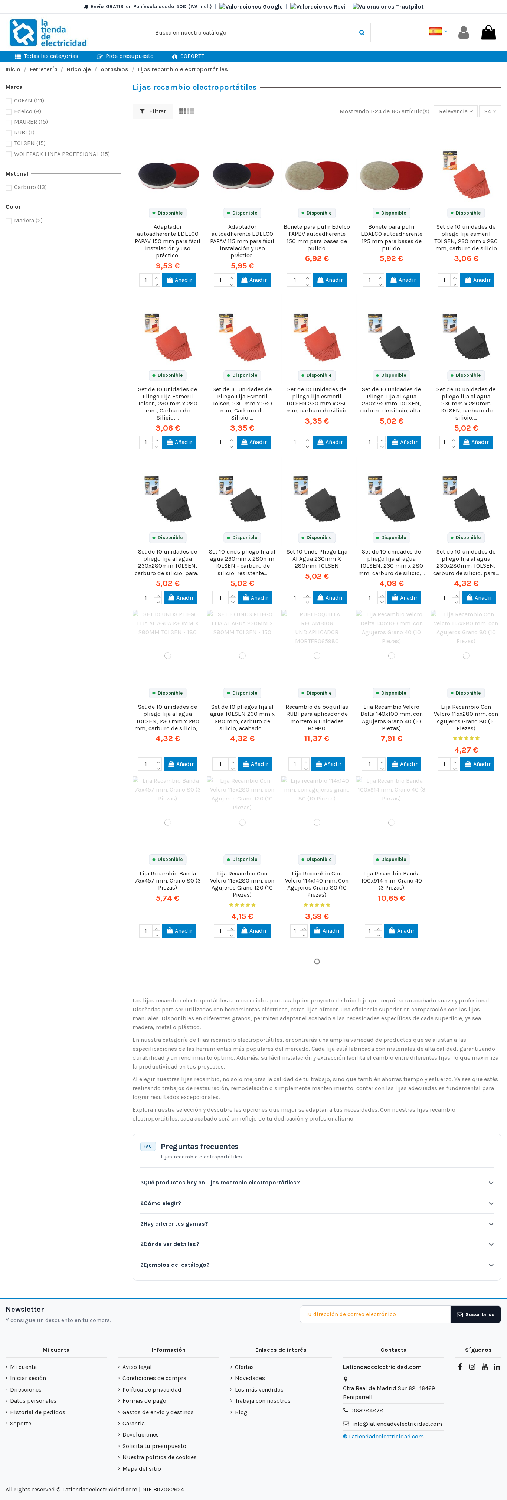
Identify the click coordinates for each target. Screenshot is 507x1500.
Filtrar (157, 111)
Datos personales (33, 1400)
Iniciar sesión (28, 1378)
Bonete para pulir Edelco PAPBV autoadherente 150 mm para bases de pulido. (317, 237)
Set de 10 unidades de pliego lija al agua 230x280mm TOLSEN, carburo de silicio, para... (167, 562)
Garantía (133, 1423)
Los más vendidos (259, 1389)
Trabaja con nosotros (263, 1400)
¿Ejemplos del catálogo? (175, 1264)
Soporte (20, 1423)
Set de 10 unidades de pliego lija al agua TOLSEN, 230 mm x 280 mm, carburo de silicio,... (391, 562)
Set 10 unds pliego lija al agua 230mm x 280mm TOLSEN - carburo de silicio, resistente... (242, 562)
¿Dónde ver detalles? (169, 1244)
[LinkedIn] (497, 1367)
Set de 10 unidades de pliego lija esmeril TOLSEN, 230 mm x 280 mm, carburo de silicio (466, 237)
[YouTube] (484, 1367)
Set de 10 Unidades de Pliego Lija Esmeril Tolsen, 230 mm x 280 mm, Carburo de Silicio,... (167, 403)
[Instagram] (472, 1367)
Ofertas (244, 1366)
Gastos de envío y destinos (158, 1412)
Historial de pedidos (37, 1412)
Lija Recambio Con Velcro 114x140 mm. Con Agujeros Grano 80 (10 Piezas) (317, 884)
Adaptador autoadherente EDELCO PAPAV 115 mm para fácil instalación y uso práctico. (242, 241)
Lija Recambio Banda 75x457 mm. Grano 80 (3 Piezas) (168, 880)
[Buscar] (362, 32)
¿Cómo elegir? (160, 1203)
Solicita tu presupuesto (154, 1446)
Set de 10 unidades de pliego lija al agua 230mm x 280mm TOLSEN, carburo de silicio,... (465, 403)
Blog (241, 1412)
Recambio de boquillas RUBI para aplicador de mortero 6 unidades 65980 (316, 717)
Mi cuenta (23, 1366)
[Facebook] (459, 1367)
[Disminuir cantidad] (156, 283)
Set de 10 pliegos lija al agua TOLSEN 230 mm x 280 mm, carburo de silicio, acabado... (242, 717)
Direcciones (26, 1389)
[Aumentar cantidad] (156, 276)
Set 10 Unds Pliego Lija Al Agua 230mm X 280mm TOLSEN (317, 558)
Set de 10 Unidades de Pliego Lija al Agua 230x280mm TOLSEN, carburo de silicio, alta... (391, 400)
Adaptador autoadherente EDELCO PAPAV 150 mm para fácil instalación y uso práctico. (167, 241)
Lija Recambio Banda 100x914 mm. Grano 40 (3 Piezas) (391, 880)
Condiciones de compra (154, 1378)
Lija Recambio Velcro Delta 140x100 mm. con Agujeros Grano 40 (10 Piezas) (391, 717)
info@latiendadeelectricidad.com (397, 1423)
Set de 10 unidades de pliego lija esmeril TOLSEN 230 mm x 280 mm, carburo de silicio (317, 400)
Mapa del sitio (141, 1468)
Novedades (250, 1378)
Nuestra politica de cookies (159, 1457)
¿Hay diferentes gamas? (174, 1223)
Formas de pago (144, 1400)
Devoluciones (140, 1434)
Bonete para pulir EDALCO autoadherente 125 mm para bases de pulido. (391, 237)
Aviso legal (137, 1366)
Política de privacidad (151, 1389)
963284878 (367, 1410)
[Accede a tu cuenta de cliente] (463, 32)
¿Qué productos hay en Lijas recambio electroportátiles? (220, 1182)
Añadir (183, 279)
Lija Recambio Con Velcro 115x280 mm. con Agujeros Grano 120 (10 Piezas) (242, 884)
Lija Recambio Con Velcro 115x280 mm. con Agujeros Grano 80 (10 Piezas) (466, 717)
